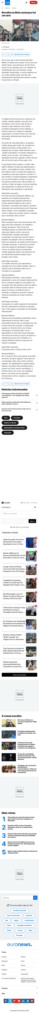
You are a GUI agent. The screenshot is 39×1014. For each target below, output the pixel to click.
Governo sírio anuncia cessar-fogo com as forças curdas (16, 410)
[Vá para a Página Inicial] (7, 2)
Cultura (23, 970)
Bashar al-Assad (10, 423)
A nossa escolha (12, 715)
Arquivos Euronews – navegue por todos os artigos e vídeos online (28, 980)
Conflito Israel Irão (19, 910)
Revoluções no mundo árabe (14, 428)
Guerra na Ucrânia (13, 915)
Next (3, 965)
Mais (3, 993)
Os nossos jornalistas (9, 978)
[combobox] (19, 898)
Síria (5, 418)
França (20, 930)
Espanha (29, 915)
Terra (22, 961)
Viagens (4, 970)
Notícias (7, 8)
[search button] (35, 898)
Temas (4, 952)
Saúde (16, 920)
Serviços (5, 988)
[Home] (2, 8)
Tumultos (17, 418)
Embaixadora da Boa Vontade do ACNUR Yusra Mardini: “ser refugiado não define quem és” (15, 395)
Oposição (7, 433)
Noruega (19, 935)
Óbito (9, 925)
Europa (4, 957)
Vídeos (4, 974)
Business (5, 961)
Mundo (14, 8)
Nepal (30, 930)
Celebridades (29, 920)
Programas (24, 974)
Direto (33, 2)
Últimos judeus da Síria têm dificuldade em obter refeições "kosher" (16, 403)
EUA (6, 920)
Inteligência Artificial (24, 925)
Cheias (9, 930)
